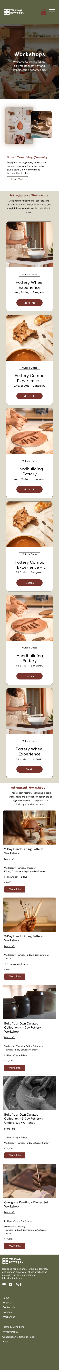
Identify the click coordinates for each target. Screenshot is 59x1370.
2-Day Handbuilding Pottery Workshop (23, 851)
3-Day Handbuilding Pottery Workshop (23, 938)
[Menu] (52, 12)
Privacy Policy (10, 1331)
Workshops (8, 1317)
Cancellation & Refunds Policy (18, 1337)
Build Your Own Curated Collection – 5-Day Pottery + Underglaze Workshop (24, 1118)
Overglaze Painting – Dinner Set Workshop (26, 1204)
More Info (9, 859)
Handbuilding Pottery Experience (29, 471)
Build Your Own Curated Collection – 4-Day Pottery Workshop (22, 1027)
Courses (7, 1312)
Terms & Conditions (13, 1326)
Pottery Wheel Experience (29, 285)
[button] (43, 12)
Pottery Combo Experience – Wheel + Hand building (29, 378)
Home (5, 1298)
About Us (7, 1302)
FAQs (5, 1341)
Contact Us (8, 1307)
